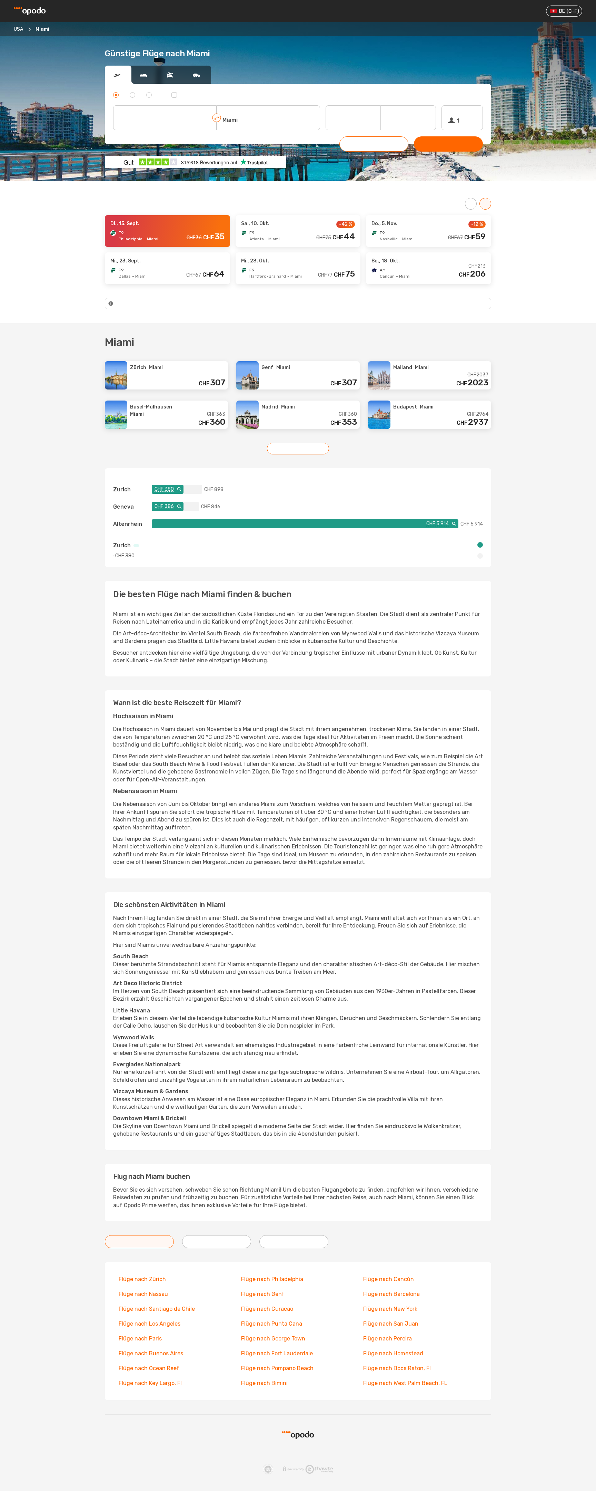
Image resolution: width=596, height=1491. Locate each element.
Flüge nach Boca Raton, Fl (397, 1368)
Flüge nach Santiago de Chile (157, 1309)
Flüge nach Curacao (267, 1309)
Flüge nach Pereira (387, 1338)
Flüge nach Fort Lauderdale (277, 1353)
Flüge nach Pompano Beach (277, 1368)
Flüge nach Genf (263, 1294)
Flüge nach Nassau (143, 1294)
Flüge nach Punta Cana (271, 1323)
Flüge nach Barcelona (391, 1294)
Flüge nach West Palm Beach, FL (405, 1383)
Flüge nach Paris (140, 1338)
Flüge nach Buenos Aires (151, 1353)
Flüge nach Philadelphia (272, 1279)
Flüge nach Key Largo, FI (150, 1383)
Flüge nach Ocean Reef (149, 1368)
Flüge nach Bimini (264, 1383)
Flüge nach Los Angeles (149, 1323)
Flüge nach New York (390, 1309)
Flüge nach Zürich (142, 1279)
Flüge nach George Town (273, 1338)
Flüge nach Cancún (388, 1279)
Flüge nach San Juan (390, 1323)
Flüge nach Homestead (393, 1353)
